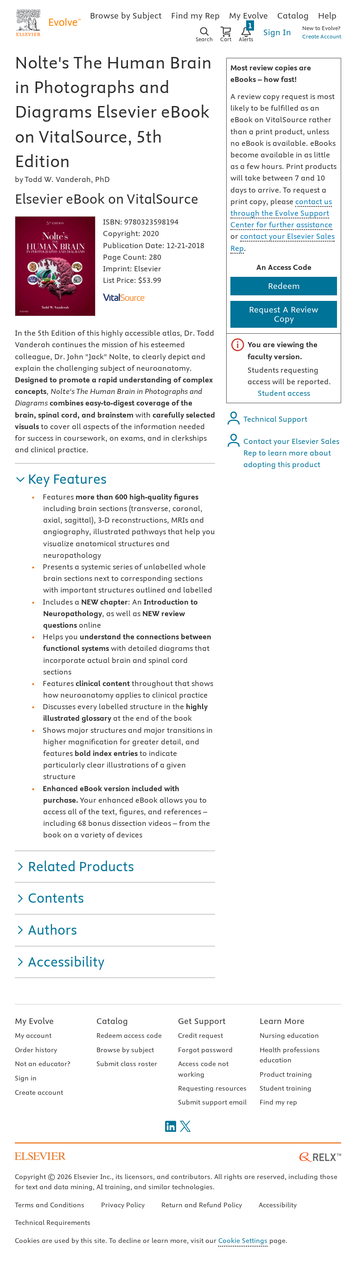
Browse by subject (125, 1050)
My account (33, 1035)
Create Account (321, 36)
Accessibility (278, 1205)
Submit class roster (126, 1064)
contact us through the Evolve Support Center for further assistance (281, 213)
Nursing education (289, 1035)
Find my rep (278, 1102)
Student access (284, 393)
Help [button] (327, 15)
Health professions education (290, 1055)
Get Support (202, 1021)
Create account (39, 1092)
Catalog (112, 1021)
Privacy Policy (123, 1205)
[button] (61, 479)
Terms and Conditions (49, 1205)
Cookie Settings (242, 1240)
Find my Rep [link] (195, 15)
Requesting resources (212, 1088)
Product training (286, 1074)
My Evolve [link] (248, 15)
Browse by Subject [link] (126, 15)
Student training (286, 1088)
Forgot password (205, 1050)
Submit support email (212, 1102)
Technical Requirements (52, 1222)
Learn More (282, 1021)
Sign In (277, 32)
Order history (36, 1050)
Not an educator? (42, 1064)
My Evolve (34, 1021)
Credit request (200, 1035)
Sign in (26, 1078)
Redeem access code (129, 1035)
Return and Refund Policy (201, 1205)
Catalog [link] (293, 15)
